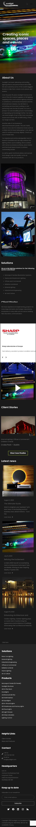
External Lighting (10, 287)
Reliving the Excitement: (14, 559)
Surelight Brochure (8, 686)
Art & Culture (6, 674)
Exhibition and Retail (11, 284)
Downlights (5, 692)
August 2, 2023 (9, 500)
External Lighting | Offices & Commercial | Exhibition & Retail (15, 440)
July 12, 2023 (8, 556)
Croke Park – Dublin (10, 445)
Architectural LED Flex (8, 695)
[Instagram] (23, 809)
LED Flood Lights (7, 709)
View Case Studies (18, 453)
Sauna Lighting (6, 671)
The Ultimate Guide (12, 503)
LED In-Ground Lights (8, 703)
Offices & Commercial (9, 665)
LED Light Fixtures (7, 712)
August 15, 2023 (9, 612)
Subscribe (18, 803)
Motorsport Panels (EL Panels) (11, 683)
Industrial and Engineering (13, 290)
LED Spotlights (6, 700)
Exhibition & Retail (7, 668)
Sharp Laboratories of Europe (12, 346)
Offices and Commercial (13, 281)
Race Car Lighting (7, 656)
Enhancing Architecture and (16, 615)
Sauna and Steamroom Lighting (15, 278)
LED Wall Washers (7, 698)
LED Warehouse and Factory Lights (13, 706)
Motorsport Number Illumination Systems (18, 275)
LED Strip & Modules (8, 715)
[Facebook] (13, 809)
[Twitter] (8, 809)
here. (13, 120)
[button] (2, 357)
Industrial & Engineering (9, 662)
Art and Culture (10, 293)
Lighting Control (7, 718)
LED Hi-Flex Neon (7, 689)
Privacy (11, 825)
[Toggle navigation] (31, 4)
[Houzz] (27, 809)
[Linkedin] (18, 809)
